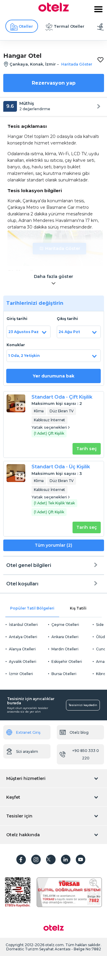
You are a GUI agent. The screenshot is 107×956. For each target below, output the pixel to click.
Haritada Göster (62, 248)
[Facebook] (21, 859)
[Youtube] (80, 859)
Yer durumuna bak (53, 376)
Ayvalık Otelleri (22, 661)
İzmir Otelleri (21, 673)
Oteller (26, 26)
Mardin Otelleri (64, 649)
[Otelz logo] (53, 10)
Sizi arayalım (27, 751)
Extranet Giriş (28, 732)
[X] (51, 859)
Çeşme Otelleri (65, 624)
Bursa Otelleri (63, 673)
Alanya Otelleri (22, 649)
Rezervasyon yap (53, 83)
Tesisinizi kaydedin (83, 705)
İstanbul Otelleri (23, 624)
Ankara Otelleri (64, 637)
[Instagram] (36, 859)
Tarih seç (86, 448)
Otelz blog (79, 732)
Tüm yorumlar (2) (53, 545)
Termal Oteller (69, 26)
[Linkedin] (65, 859)
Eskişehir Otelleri (66, 661)
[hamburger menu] (98, 9)
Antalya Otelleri (23, 637)
